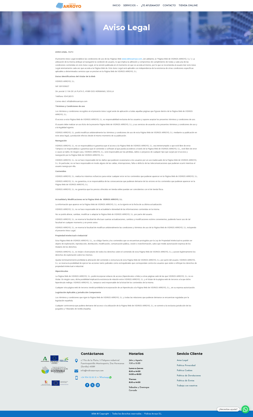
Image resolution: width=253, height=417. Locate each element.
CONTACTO (169, 5)
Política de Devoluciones (189, 376)
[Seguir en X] (92, 385)
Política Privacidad (186, 365)
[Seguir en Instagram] (98, 385)
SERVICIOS (129, 5)
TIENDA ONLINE (188, 5)
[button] (245, 409)
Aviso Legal (182, 360)
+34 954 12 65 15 (88, 377)
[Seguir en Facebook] (87, 385)
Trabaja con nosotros (187, 386)
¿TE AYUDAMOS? (150, 5)
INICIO (116, 5)
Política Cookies (184, 370)
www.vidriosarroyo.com (132, 59)
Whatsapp (104, 377)
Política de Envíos (185, 381)
